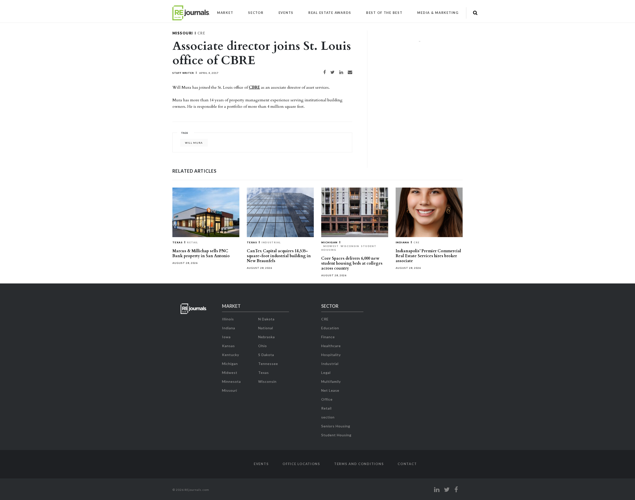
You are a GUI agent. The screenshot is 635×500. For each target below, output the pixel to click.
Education (330, 328)
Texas (177, 242)
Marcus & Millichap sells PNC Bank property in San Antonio (201, 253)
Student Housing (336, 435)
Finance (328, 337)
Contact (407, 464)
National (265, 328)
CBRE (254, 87)
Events (286, 13)
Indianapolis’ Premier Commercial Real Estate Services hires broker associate (428, 256)
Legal (326, 372)
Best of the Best (384, 13)
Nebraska (266, 337)
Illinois (228, 319)
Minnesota (231, 381)
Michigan (329, 242)
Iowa (226, 337)
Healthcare (331, 346)
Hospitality (331, 355)
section (328, 417)
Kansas (228, 346)
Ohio (262, 346)
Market (225, 13)
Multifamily (331, 381)
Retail (192, 242)
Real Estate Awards (329, 13)
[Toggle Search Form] (475, 12)
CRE (201, 33)
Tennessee (268, 363)
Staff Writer (183, 72)
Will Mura (194, 142)
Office (327, 399)
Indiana (402, 242)
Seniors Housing (335, 426)
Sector (255, 13)
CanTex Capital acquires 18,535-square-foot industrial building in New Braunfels (279, 256)
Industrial (271, 242)
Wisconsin (350, 246)
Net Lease (330, 390)
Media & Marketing (437, 13)
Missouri (182, 33)
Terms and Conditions (359, 464)
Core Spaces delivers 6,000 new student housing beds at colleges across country (351, 263)
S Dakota (266, 355)
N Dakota (266, 319)
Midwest (331, 246)
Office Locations (301, 464)
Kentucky (230, 355)
